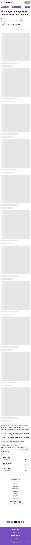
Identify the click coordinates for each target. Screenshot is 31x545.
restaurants (4, 443)
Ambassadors (15, 481)
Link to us (15, 497)
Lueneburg (6, 458)
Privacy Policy (15, 529)
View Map (7, 459)
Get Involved (15, 488)
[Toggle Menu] (1, 2)
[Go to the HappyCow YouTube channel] (12, 522)
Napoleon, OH (7, 463)
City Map (5, 7)
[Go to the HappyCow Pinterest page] (19, 522)
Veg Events (15, 483)
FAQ (15, 493)
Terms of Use (15, 532)
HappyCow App (15, 502)
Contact (15, 495)
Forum (15, 485)
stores (14, 441)
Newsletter (15, 486)
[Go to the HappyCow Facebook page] (8, 522)
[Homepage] (7, 2)
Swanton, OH (7, 468)
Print (28, 7)
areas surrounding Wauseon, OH (12, 435)
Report (5, 445)
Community (15, 479)
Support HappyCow (15, 538)
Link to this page (5, 447)
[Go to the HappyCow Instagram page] (22, 522)
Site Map (15, 498)
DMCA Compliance (15, 535)
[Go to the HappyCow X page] (15, 522)
